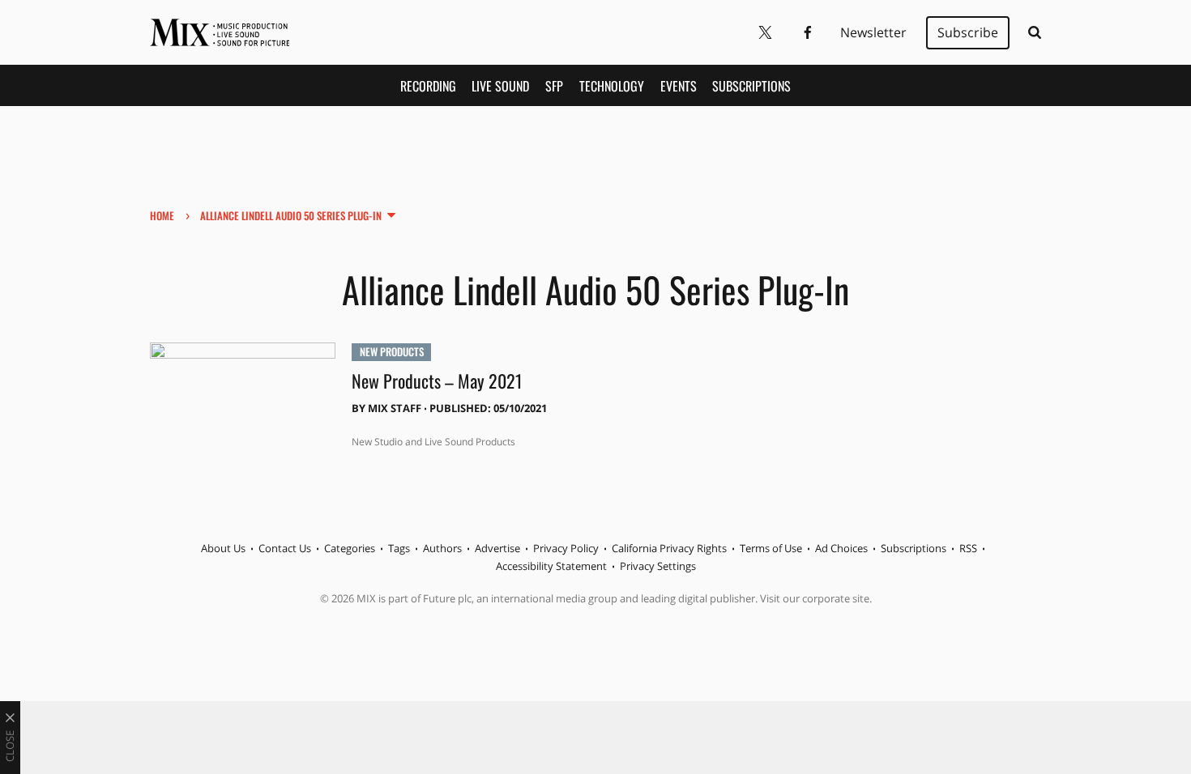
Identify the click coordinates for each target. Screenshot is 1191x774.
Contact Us (284, 548)
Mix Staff (394, 408)
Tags (399, 548)
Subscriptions (751, 86)
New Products (392, 351)
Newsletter (873, 32)
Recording (428, 86)
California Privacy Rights (669, 548)
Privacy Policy (566, 548)
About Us (223, 548)
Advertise (497, 548)
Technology (611, 86)
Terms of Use (771, 548)
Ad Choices (841, 548)
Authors (442, 548)
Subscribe (967, 32)
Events (678, 86)
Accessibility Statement (551, 566)
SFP (554, 86)
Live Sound (500, 86)
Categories (349, 548)
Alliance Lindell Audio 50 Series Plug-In (291, 215)
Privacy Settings (658, 566)
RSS (968, 548)
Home (162, 215)
